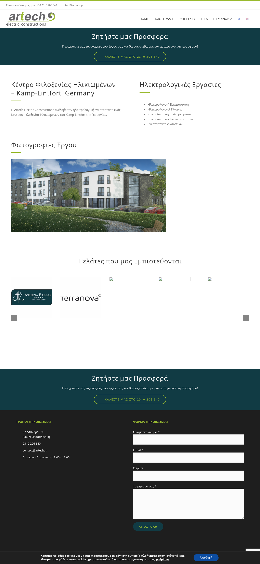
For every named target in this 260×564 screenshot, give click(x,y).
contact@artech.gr (72, 5)
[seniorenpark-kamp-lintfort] (88, 160)
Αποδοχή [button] (206, 558)
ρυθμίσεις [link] (162, 559)
